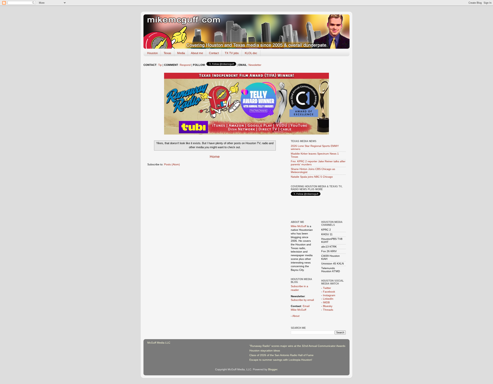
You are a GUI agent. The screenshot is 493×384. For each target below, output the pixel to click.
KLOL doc (251, 53)
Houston (152, 53)
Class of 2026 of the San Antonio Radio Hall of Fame (281, 355)
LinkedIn (328, 298)
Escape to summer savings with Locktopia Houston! (280, 359)
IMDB (326, 302)
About (295, 316)
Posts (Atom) (172, 164)
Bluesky (327, 306)
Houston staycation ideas (264, 350)
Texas (167, 53)
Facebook (329, 291)
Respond (185, 65)
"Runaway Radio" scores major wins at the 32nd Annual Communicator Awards (297, 346)
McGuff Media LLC (158, 342)
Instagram (329, 295)
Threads (328, 309)
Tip (160, 65)
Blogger (272, 369)
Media (181, 53)
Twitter (327, 288)
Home (215, 157)
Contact (214, 53)
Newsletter (254, 65)
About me (197, 53)
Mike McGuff (298, 226)
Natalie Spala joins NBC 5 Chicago (312, 176)
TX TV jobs (232, 53)
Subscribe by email (302, 300)
